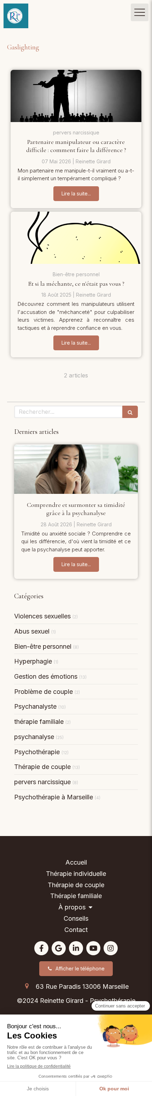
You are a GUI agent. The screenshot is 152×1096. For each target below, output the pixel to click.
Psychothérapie (37, 752)
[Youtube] (93, 948)
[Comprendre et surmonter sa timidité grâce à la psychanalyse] (76, 469)
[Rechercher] (130, 412)
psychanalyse (34, 736)
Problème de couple (43, 691)
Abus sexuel (31, 631)
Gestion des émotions (45, 676)
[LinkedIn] (76, 948)
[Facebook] (41, 948)
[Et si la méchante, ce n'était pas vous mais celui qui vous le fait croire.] (76, 238)
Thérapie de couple (42, 766)
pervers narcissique (42, 782)
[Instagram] (111, 948)
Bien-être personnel (42, 646)
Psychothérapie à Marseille (53, 797)
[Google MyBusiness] (59, 948)
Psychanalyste (35, 706)
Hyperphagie (33, 661)
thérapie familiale (39, 721)
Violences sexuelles (42, 616)
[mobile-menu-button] (139, 12)
